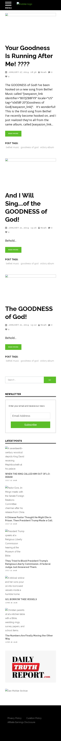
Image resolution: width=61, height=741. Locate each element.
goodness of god (29, 147)
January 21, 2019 (19, 228)
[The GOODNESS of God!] (30, 287)
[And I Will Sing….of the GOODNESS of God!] (30, 173)
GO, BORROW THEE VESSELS (21, 599)
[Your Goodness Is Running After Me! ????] (30, 26)
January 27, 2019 (19, 72)
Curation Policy (34, 718)
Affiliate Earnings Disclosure (21, 722)
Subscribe (30, 424)
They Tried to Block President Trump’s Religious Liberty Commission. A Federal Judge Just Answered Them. (28, 564)
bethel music (12, 147)
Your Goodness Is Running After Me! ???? (29, 56)
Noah (44, 72)
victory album (47, 147)
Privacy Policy (15, 718)
